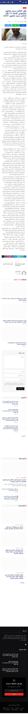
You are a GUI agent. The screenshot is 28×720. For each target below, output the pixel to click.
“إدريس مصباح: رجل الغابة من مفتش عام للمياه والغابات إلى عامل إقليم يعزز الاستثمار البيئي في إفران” (10, 428)
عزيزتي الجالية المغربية (8, 264)
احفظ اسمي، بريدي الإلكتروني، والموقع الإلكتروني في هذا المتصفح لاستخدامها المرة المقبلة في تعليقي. (14, 384)
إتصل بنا (11, 708)
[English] (3, 2)
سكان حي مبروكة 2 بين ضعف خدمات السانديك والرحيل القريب (14, 299)
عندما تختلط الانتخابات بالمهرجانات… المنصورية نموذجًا (16, 343)
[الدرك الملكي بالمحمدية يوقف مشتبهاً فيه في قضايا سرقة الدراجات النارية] (14, 539)
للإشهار (21, 710)
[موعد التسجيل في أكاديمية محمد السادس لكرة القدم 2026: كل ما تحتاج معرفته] (22, 403)
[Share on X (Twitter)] (8, 25)
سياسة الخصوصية (15, 710)
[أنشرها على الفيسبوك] (22, 25)
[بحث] (23, 2)
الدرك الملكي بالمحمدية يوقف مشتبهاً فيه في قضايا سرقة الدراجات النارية (14, 552)
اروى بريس (21, 21)
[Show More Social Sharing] (3, 25)
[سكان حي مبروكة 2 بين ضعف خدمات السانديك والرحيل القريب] (14, 289)
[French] (11, 2)
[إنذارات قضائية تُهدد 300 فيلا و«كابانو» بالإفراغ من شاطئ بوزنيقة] (14, 469)
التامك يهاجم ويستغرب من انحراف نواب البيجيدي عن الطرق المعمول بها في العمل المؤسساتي (10, 419)
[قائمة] (26, 2)
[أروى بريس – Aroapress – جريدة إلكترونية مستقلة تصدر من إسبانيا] (17, 2)
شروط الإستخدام (7, 710)
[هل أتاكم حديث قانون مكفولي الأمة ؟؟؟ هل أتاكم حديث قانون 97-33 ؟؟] (14, 34)
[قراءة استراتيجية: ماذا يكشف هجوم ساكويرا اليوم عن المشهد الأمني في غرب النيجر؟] (14, 311)
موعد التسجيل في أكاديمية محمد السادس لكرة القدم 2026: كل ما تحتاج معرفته (10, 402)
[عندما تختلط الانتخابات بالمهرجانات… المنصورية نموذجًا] (14, 333)
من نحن (22, 708)
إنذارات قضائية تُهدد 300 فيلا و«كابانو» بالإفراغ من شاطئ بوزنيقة (14, 481)
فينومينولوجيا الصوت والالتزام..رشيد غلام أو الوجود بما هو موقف (10, 411)
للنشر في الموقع (6, 708)
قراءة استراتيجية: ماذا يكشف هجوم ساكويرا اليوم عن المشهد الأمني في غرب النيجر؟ (14, 321)
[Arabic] (7, 2)
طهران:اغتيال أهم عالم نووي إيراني (20, 264)
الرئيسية (24, 8)
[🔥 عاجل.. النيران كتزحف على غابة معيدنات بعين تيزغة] (22, 490)
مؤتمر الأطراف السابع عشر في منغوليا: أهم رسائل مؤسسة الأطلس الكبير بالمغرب (14, 576)
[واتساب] (15, 25)
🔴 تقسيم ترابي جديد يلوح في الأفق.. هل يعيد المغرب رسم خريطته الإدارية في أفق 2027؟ (11, 497)
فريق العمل (17, 708)
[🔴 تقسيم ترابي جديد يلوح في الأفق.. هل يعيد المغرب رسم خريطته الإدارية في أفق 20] (22, 498)
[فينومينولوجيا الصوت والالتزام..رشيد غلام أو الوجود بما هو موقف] (22, 411)
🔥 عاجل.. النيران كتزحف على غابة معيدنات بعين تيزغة (10, 489)
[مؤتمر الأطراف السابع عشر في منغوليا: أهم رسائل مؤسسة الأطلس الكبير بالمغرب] (14, 564)
